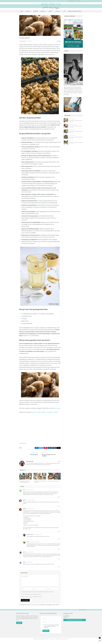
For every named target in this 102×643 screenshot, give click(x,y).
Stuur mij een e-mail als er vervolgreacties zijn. (31, 594)
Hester (24, 500)
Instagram (49, 412)
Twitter (39, 412)
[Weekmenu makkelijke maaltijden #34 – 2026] (66, 126)
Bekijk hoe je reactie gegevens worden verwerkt (49, 604)
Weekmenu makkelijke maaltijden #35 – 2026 (75, 121)
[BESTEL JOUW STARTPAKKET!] (73, 33)
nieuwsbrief (57, 408)
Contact (58, 11)
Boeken (50, 11)
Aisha (24, 562)
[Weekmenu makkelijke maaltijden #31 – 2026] (66, 142)
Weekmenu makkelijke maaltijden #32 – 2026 (75, 137)
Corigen (67, 638)
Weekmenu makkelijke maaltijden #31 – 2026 (75, 143)
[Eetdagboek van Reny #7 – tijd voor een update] (25, 476)
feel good (30, 335)
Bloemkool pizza (34, 454)
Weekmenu (35, 11)
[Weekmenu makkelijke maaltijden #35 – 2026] (66, 120)
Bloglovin (44, 412)
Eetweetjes (59, 41)
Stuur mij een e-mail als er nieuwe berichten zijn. (32, 596)
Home (22, 11)
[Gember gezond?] (40, 25)
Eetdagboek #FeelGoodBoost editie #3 (40, 482)
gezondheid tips (23, 443)
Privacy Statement (52, 638)
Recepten (27, 11)
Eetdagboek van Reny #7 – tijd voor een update (25, 482)
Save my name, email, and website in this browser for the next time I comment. (38, 591)
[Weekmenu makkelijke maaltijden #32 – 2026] (66, 137)
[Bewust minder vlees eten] (54, 476)
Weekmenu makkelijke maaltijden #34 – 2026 (75, 126)
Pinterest (56, 412)
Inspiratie (42, 11)
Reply (59, 496)
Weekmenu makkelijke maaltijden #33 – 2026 (75, 132)
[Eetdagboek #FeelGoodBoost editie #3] (40, 476)
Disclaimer (47, 638)
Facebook (33, 412)
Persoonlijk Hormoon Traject (74, 11)
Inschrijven (46, 630)
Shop (64, 11)
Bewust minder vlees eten (54, 481)
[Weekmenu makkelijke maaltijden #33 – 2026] (66, 131)
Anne (24, 489)
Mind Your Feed (23, 41)
